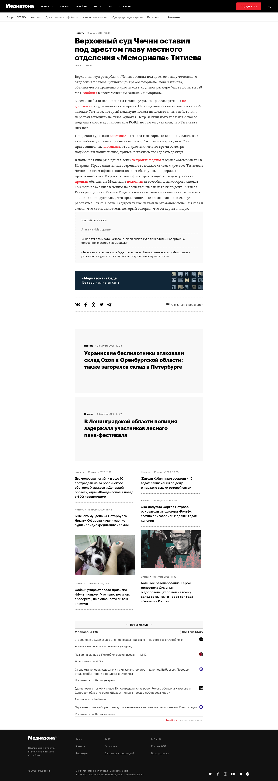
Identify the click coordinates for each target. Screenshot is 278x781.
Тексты (96, 6)
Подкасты (124, 6)
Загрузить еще (139, 624)
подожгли (135, 181)
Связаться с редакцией (187, 304)
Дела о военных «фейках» (62, 17)
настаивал (111, 146)
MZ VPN (156, 739)
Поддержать (249, 6)
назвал (139, 192)
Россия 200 (158, 746)
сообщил (89, 93)
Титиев (88, 65)
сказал (80, 208)
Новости (47, 6)
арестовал (118, 136)
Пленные (152, 17)
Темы (79, 739)
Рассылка (111, 746)
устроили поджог (147, 160)
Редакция (82, 753)
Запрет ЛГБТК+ (16, 17)
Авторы (80, 746)
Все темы (174, 17)
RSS (110, 739)
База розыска (160, 753)
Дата (109, 6)
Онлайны (81, 6)
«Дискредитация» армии (127, 17)
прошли (81, 181)
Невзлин (35, 17)
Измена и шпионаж (95, 17)
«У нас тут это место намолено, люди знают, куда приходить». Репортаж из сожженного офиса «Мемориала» (133, 240)
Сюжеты (64, 6)
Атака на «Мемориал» (96, 229)
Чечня (78, 65)
